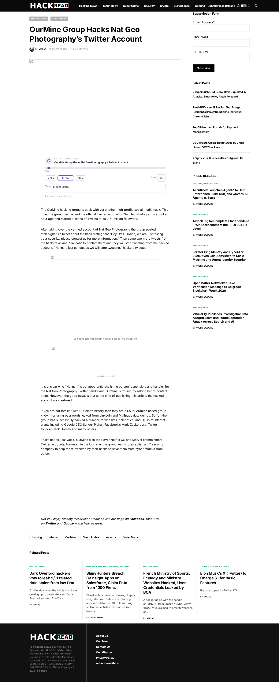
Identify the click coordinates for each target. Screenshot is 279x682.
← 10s (50, 178)
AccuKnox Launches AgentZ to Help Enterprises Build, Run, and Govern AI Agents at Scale (220, 194)
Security (197, 183)
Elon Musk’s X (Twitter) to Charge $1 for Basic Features (223, 578)
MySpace (125, 415)
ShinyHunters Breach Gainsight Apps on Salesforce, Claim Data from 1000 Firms (106, 580)
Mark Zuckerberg (134, 424)
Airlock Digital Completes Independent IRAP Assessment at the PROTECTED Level (221, 225)
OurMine (53, 209)
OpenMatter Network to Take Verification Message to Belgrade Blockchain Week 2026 (217, 286)
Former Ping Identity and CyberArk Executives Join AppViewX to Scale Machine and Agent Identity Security (219, 255)
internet (53, 537)
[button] (244, 6)
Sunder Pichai (92, 424)
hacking (37, 537)
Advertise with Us (107, 663)
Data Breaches (94, 566)
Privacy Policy (105, 657)
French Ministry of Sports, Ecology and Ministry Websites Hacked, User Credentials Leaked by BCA (166, 583)
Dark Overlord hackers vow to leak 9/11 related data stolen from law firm (51, 578)
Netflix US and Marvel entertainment (136, 440)
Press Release (211, 183)
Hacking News (38, 18)
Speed (153, 177)
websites (110, 420)
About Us (102, 635)
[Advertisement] (105, 485)
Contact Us (103, 646)
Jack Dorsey (62, 429)
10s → (80, 178)
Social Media (59, 18)
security (111, 537)
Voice (48, 186)
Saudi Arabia (91, 537)
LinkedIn (106, 415)
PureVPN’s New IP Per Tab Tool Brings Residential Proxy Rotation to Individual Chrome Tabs (217, 112)
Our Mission (104, 652)
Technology (207, 566)
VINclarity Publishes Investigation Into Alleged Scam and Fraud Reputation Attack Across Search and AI (220, 317)
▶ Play (65, 178)
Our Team (102, 641)
